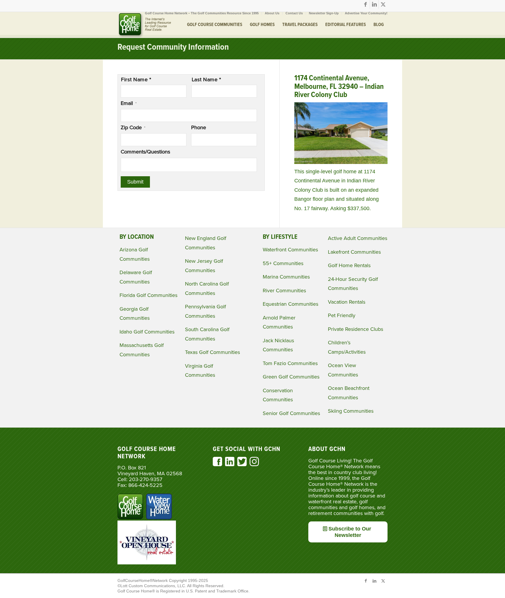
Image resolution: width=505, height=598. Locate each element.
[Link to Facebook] (365, 4)
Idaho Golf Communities (147, 332)
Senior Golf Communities (291, 413)
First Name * (136, 79)
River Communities (284, 290)
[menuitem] (202, 13)
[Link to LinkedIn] (374, 4)
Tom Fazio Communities (290, 363)
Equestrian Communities (290, 304)
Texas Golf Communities (212, 352)
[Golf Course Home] (144, 25)
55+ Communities (283, 263)
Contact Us (294, 13)
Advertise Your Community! (366, 13)
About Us (272, 13)
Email (128, 103)
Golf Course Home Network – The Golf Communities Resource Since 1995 (202, 13)
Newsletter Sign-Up (324, 13)
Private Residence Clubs (355, 329)
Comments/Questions (145, 151)
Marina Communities (286, 277)
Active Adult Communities (357, 238)
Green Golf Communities (291, 377)
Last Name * (206, 79)
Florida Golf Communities (148, 295)
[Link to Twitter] (383, 4)
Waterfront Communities (290, 249)
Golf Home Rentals (349, 265)
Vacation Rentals (346, 302)
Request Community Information (173, 47)
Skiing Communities (350, 411)
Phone (198, 127)
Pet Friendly (341, 315)
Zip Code (133, 127)
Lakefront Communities (354, 252)
